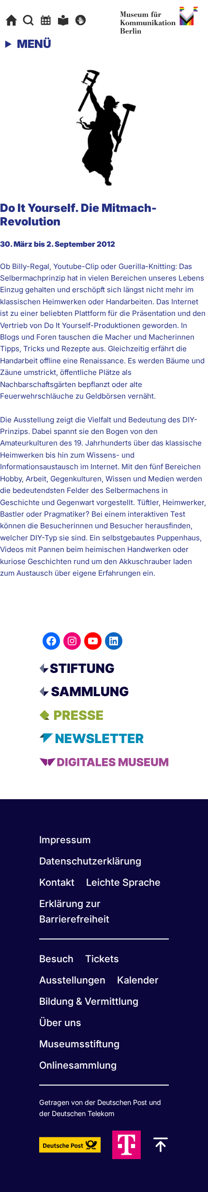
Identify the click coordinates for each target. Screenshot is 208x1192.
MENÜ (34, 44)
